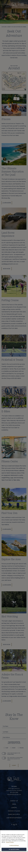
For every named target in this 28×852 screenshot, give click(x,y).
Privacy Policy (10, 842)
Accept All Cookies (14, 849)
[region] (14, 841)
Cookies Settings (14, 845)
